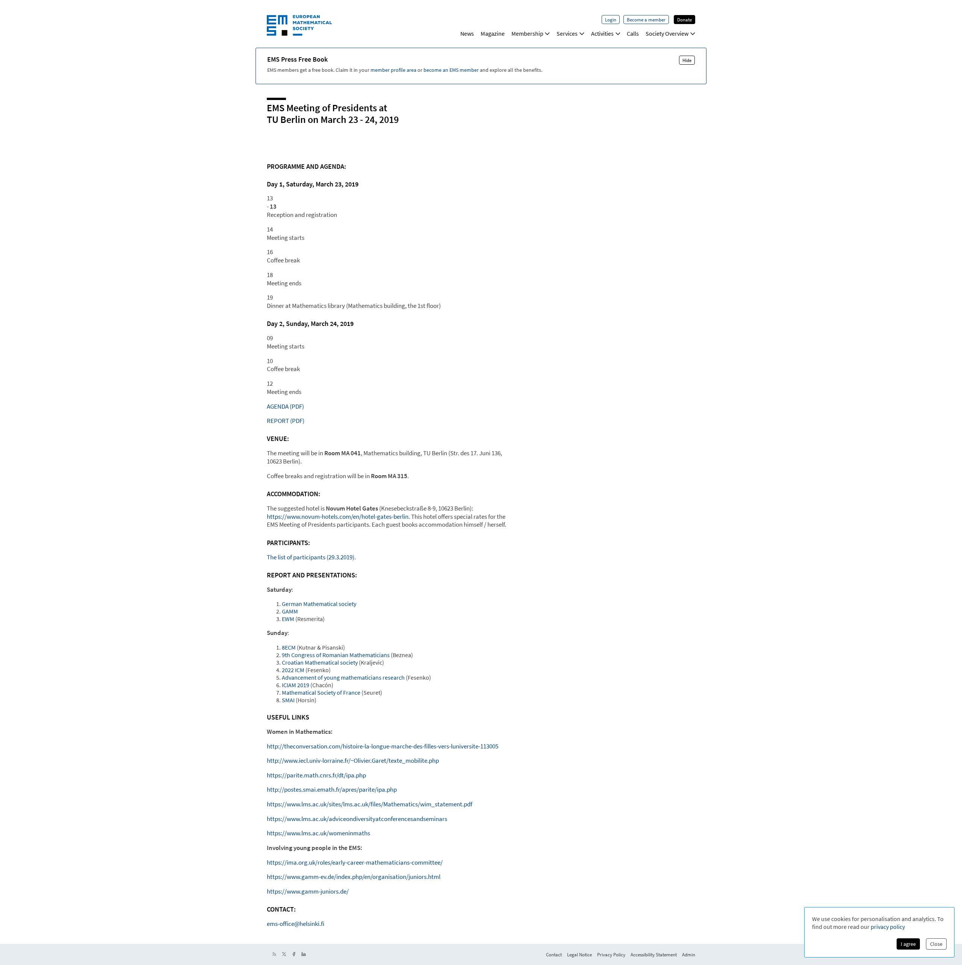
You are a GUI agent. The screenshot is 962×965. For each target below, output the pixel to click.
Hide (686, 60)
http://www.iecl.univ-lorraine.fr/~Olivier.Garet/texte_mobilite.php (353, 760)
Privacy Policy (611, 954)
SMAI (288, 700)
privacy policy (888, 926)
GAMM (290, 611)
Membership (527, 33)
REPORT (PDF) (285, 421)
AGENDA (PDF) (285, 406)
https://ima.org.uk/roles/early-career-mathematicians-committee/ (355, 862)
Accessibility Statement (654, 954)
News (467, 33)
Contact (554, 954)
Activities (602, 33)
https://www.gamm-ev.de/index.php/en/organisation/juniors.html (353, 877)
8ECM (289, 647)
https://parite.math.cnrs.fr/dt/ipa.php (316, 775)
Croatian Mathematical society (320, 662)
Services (567, 33)
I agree (908, 944)
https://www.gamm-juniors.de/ (308, 891)
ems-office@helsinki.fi (295, 924)
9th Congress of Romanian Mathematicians (336, 655)
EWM (288, 619)
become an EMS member (451, 70)
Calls (633, 33)
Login (610, 20)
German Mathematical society (319, 603)
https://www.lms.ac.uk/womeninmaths (318, 833)
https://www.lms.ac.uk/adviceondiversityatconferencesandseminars (357, 819)
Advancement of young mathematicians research (343, 677)
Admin (688, 954)
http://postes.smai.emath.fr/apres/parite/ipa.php (332, 789)
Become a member (646, 20)
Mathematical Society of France (321, 692)
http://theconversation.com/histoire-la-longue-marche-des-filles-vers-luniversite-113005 (382, 746)
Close (936, 944)
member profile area (393, 70)
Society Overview (667, 33)
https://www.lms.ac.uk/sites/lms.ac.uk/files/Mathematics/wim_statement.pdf (369, 804)
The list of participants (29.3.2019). (311, 557)
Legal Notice (579, 954)
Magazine (493, 33)
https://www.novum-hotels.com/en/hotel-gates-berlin (337, 516)
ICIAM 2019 (295, 685)
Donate (684, 20)
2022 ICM (293, 670)
